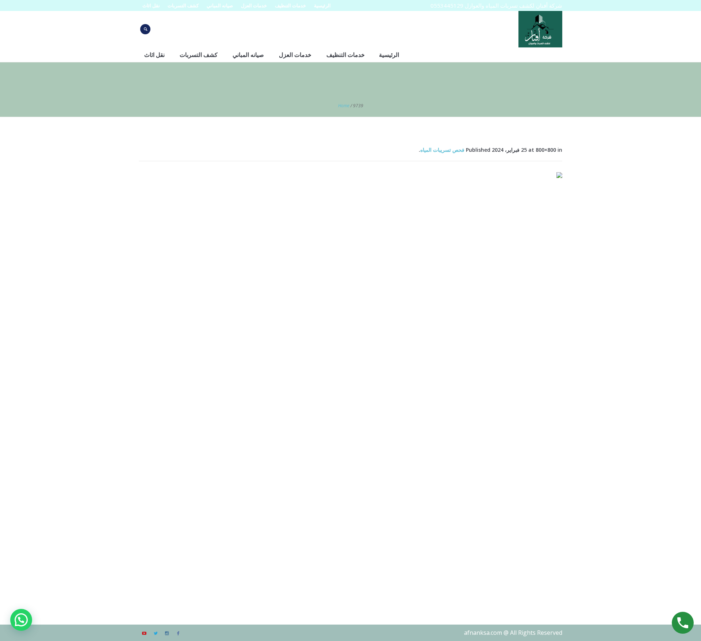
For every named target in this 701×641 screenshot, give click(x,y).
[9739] (350, 383)
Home (343, 106)
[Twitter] (156, 633)
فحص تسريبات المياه (442, 149)
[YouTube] (144, 633)
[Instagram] (167, 633)
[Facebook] (178, 633)
